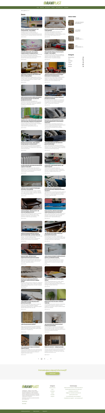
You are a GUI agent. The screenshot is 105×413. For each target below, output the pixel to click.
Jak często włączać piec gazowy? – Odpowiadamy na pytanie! (79, 23)
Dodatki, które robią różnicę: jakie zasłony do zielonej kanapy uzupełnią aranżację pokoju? (31, 120)
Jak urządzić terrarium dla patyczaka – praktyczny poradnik (30, 302)
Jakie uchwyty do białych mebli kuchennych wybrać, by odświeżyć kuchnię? (55, 257)
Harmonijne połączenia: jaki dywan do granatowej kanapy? (53, 143)
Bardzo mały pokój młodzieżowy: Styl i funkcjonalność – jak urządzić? (30, 30)
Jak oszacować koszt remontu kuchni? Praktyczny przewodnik (54, 325)
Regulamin (45, 411)
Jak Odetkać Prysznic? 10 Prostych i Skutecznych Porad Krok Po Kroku (79, 31)
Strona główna (24, 10)
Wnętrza (42, 7)
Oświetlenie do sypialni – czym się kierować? (73, 398)
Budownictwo (59, 7)
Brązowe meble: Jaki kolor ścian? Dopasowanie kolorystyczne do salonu (30, 257)
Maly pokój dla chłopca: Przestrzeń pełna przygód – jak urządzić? (54, 52)
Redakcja (24, 401)
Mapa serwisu (36, 411)
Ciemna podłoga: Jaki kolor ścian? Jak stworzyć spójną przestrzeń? (30, 211)
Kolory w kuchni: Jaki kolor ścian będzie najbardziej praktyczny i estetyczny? (54, 211)
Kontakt (24, 403)
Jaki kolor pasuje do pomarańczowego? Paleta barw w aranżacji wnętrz (54, 75)
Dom (38, 7)
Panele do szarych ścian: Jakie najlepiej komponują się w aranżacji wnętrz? (30, 143)
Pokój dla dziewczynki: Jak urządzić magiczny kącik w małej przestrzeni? (29, 52)
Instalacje (47, 7)
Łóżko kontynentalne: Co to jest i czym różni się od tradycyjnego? (79, 46)
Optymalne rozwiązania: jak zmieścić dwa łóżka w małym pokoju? (31, 75)
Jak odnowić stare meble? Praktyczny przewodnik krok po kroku (53, 234)
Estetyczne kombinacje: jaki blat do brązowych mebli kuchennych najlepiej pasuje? (30, 280)
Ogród (53, 7)
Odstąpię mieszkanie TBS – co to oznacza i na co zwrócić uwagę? (79, 38)
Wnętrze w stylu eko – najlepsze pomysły (54, 347)
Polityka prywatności (25, 411)
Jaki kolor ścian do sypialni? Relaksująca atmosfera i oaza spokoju (30, 188)
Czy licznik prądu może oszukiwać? (73, 396)
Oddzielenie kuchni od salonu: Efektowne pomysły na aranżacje (54, 98)
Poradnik (66, 7)
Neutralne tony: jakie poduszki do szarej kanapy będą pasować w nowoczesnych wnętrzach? (54, 121)
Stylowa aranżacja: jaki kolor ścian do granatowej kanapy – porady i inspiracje (30, 234)
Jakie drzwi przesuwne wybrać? (28, 324)
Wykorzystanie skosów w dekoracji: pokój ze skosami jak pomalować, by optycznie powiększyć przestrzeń (31, 99)
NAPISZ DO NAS (52, 373)
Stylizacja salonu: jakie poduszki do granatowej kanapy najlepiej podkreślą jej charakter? (54, 189)
